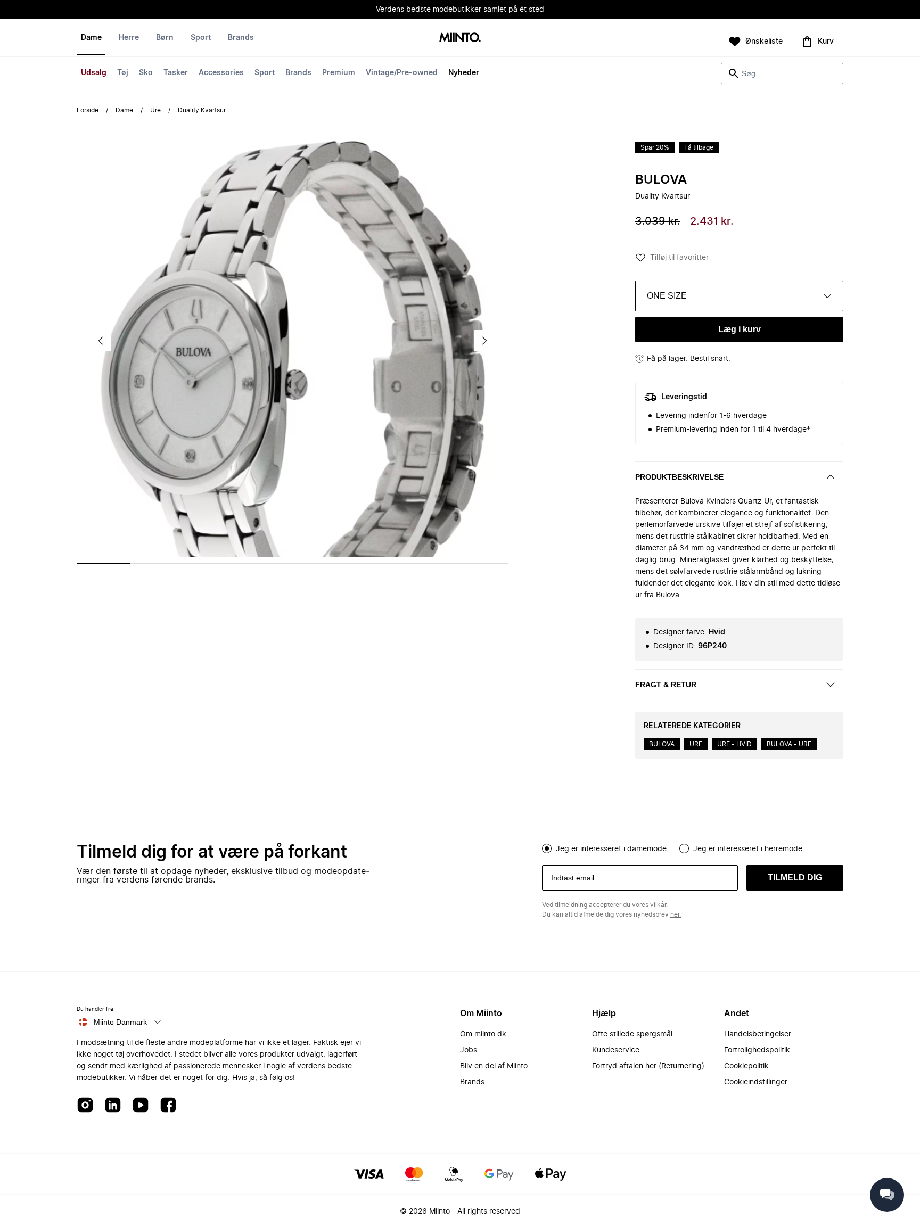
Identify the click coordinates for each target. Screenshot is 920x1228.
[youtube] (140, 1106)
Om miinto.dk (483, 1034)
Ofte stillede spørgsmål (632, 1034)
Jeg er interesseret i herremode (747, 849)
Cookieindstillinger (755, 1082)
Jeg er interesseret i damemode (611, 849)
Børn (165, 38)
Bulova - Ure (789, 744)
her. (675, 914)
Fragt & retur (665, 684)
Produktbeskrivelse (679, 477)
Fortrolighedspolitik (757, 1050)
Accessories (221, 73)
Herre (129, 38)
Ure (155, 110)
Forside (87, 110)
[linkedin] (112, 1106)
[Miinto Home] (460, 38)
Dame (91, 38)
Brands (298, 73)
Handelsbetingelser (757, 1034)
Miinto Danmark (120, 1022)
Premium (338, 73)
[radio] (547, 848)
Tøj (122, 73)
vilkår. (659, 905)
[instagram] (85, 1106)
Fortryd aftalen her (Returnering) (648, 1066)
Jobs (468, 1050)
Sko (146, 73)
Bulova (661, 180)
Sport (264, 73)
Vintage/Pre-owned (402, 73)
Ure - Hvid (734, 744)
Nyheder (463, 73)
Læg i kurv (739, 329)
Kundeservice (615, 1050)
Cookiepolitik (746, 1066)
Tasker (175, 73)
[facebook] (168, 1106)
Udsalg (93, 73)
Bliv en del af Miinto (494, 1066)
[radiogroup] (692, 847)
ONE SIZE (667, 295)
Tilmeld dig (795, 877)
